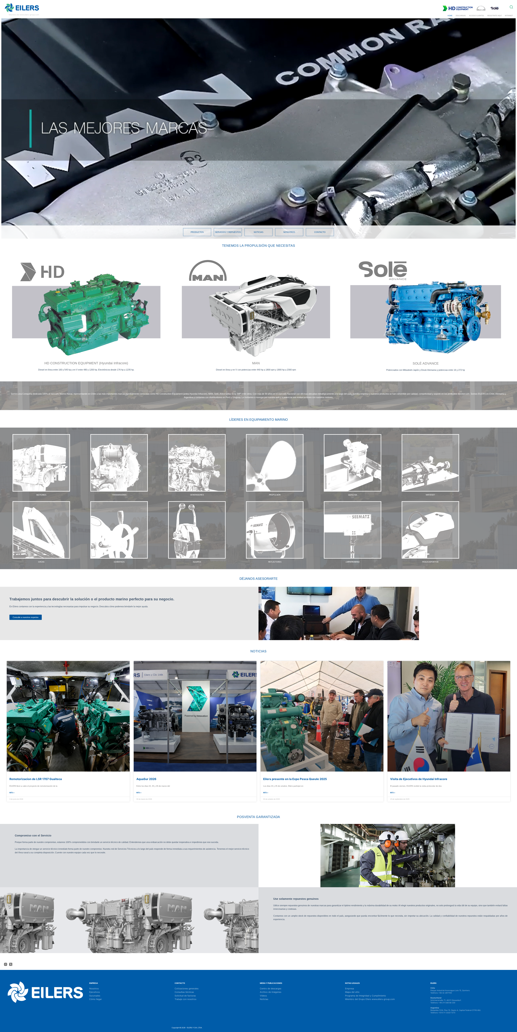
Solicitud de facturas (185, 995)
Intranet (509, 16)
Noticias (264, 999)
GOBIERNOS (119, 562)
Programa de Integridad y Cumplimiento (365, 995)
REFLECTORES (274, 562)
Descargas (461, 16)
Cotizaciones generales (186, 988)
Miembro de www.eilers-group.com (24, 14)
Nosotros (94, 988)
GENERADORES (197, 495)
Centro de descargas (270, 988)
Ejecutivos (94, 992)
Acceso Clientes (476, 16)
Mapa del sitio (352, 992)
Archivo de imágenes (270, 992)
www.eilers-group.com (383, 999)
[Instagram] (5, 964)
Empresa (349, 988)
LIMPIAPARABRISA (352, 562)
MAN (256, 363)
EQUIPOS (197, 562)
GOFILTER (352, 495)
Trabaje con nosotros (185, 999)
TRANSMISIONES (119, 495)
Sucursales (94, 995)
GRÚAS (41, 562)
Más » (11, 793)
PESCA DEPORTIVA (430, 562)
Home (450, 16)
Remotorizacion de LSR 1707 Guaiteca (35, 779)
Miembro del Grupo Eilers (358, 999)
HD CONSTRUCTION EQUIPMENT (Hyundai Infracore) (86, 363)
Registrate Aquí (494, 16)
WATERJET (430, 495)
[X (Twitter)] (10, 964)
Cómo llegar (95, 999)
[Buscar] (511, 7)
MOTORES (41, 495)
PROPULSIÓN (275, 495)
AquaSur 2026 (146, 779)
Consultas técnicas (184, 992)
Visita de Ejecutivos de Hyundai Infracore (418, 779)
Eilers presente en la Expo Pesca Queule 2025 (295, 779)
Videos (263, 995)
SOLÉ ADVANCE (426, 363)
